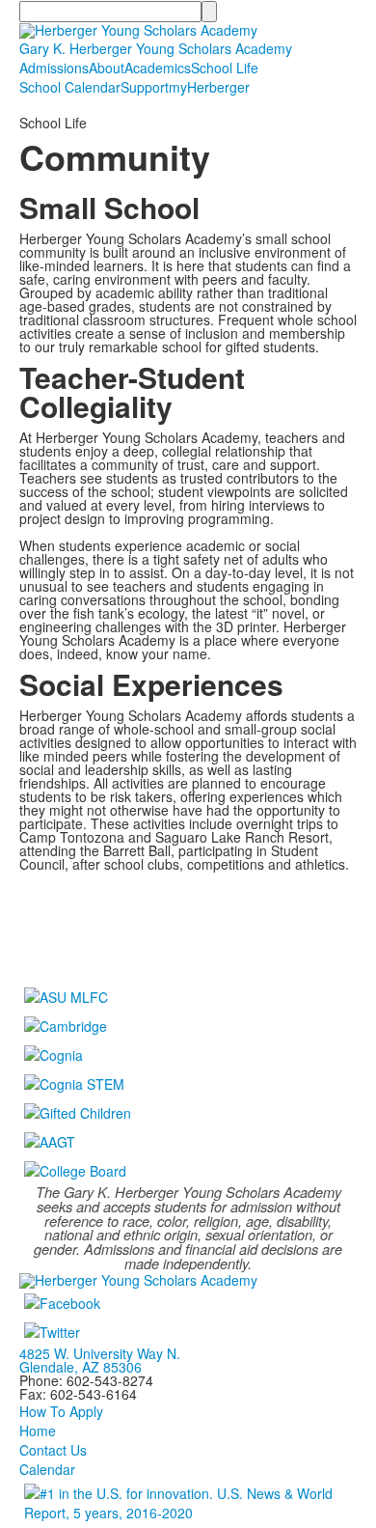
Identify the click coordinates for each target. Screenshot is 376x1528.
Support (145, 87)
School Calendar (70, 87)
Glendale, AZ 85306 (80, 1366)
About (106, 67)
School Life (224, 67)
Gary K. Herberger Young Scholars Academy (155, 48)
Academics (157, 67)
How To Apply (61, 1411)
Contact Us (53, 1449)
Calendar (47, 1469)
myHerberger (209, 87)
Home (37, 1430)
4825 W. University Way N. (99, 1353)
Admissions (54, 67)
